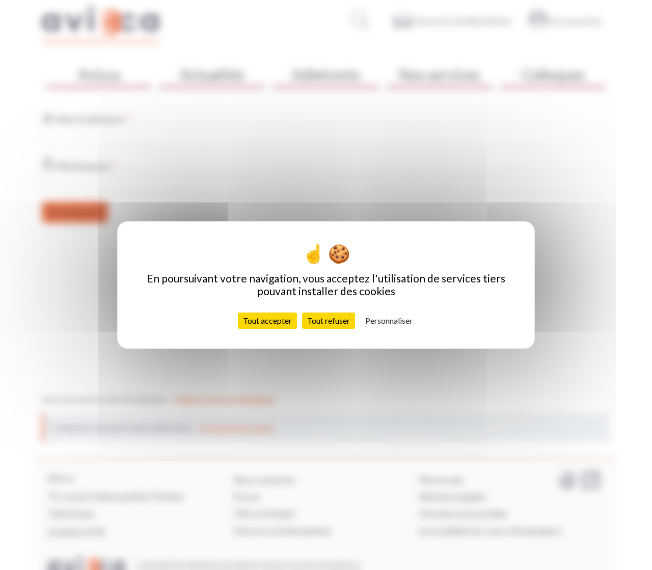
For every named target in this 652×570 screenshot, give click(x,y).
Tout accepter (267, 320)
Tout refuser (328, 320)
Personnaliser (389, 320)
